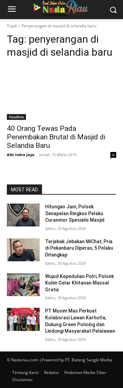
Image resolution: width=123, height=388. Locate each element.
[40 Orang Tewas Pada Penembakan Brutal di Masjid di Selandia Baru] (61, 92)
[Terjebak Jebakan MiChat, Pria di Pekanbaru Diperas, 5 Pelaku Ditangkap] (23, 249)
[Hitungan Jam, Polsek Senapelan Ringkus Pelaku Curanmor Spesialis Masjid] (23, 215)
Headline (16, 116)
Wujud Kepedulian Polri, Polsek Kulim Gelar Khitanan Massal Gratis (79, 283)
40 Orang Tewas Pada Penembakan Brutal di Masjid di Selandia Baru (56, 137)
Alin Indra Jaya (21, 154)
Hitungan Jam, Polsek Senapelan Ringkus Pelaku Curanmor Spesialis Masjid (75, 213)
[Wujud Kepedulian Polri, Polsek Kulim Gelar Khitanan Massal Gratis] (23, 284)
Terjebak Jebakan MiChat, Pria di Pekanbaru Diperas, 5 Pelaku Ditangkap (79, 248)
